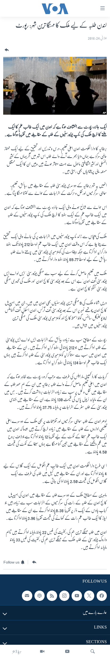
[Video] (42, 651)
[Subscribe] (27, 596)
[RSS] (52, 596)
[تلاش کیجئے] (93, 651)
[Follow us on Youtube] (77, 596)
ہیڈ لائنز (17, 651)
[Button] (6, 50)
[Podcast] (39, 596)
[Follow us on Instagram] (64, 596)
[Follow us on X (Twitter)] (89, 596)
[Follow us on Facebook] (102, 596)
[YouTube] (67, 651)
